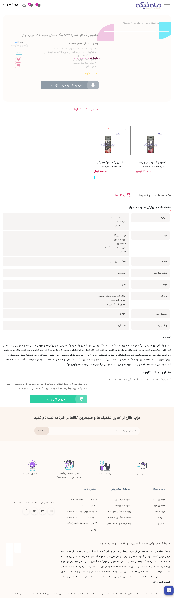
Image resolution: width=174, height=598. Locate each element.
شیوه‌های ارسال (123, 499)
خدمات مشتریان (121, 489)
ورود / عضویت (10, 4)
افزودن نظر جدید (56, 399)
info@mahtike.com (77, 523)
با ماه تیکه (159, 489)
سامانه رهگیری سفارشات (118, 517)
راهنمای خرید (159, 505)
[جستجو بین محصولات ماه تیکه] (24, 6)
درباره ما (161, 517)
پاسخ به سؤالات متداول (119, 523)
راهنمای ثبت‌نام (158, 499)
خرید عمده (160, 511)
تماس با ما (160, 523)
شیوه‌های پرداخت (122, 505)
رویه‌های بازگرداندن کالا (119, 511)
